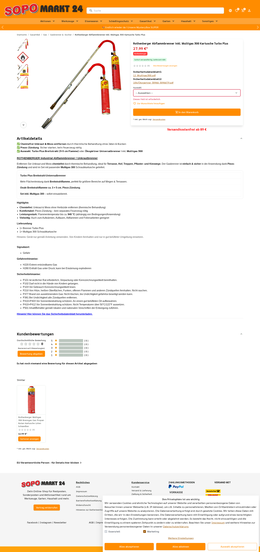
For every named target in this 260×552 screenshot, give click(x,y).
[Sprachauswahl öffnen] (230, 11)
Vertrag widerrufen (46, 507)
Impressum (218, 522)
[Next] (23, 125)
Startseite (22, 34)
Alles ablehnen (181, 546)
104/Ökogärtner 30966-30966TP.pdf (153, 82)
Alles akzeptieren (129, 546)
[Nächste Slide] (257, 27)
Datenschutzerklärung (175, 526)
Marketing (153, 531)
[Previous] (23, 43)
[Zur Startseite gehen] (43, 10)
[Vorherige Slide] (2, 27)
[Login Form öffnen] (249, 11)
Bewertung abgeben (31, 353)
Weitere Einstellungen (181, 538)
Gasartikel (35, 34)
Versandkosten (159, 119)
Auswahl (137, 87)
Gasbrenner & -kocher (61, 34)
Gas (45, 34)
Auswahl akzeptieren (232, 546)
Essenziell (114, 531)
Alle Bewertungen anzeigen (165, 65)
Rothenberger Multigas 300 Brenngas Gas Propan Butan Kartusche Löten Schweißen (31, 422)
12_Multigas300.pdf (144, 75)
